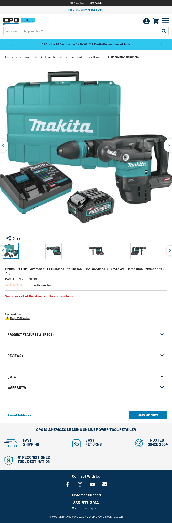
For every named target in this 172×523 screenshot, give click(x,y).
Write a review (43, 285)
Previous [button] (10, 44)
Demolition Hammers (125, 57)
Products (11, 57)
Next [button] (161, 44)
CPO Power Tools (77, 2)
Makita (9, 278)
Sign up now (148, 415)
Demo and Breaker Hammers (87, 57)
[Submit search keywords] (164, 31)
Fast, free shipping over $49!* (86, 10)
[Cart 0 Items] (156, 21)
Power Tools (30, 57)
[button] (10, 250)
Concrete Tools (53, 57)
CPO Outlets (96, 2)
